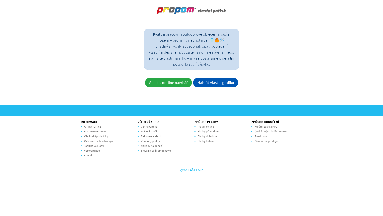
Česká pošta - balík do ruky (271, 131)
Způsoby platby (150, 141)
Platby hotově (206, 141)
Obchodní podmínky (96, 136)
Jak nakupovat (149, 126)
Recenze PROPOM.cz (97, 131)
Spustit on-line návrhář (168, 82)
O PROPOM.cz (92, 126)
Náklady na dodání (152, 146)
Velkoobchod (92, 150)
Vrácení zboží (149, 131)
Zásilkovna (261, 136)
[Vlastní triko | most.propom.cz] (191, 11)
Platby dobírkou (207, 136)
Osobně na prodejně (267, 141)
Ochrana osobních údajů (98, 141)
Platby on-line (206, 126)
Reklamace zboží (151, 136)
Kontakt (89, 155)
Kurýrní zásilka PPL (266, 126)
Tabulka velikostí (94, 146)
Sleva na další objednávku (156, 150)
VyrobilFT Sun (191, 170)
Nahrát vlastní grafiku (215, 82)
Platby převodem (208, 131)
